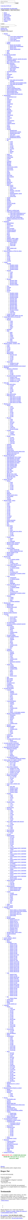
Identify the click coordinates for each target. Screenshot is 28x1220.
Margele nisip (7, 556)
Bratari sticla (13, 47)
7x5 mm (12, 1030)
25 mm (11, 1023)
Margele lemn (7, 602)
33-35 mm (12, 1067)
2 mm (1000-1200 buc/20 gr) (14, 565)
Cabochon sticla (11, 1127)
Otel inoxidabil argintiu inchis (14, 89)
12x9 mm (12, 443)
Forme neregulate (11, 520)
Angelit (8, 102)
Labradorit (9, 155)
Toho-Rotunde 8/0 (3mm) (13, 460)
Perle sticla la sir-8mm (15, 401)
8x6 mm (12, 440)
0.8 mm (12, 778)
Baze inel (9, 681)
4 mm (11, 141)
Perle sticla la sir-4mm (15, 398)
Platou (8, 1002)
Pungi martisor (10, 1146)
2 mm (11, 272)
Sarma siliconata (11, 880)
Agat (8, 98)
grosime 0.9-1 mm (14, 381)
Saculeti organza (11, 918)
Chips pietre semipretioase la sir (17, 213)
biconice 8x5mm (14, 429)
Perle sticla (6, 382)
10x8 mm (12, 441)
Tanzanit (9, 202)
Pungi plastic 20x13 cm (15, 914)
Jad (7, 140)
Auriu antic (12, 245)
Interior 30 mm (13, 956)
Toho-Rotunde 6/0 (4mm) (13, 462)
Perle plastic (10, 525)
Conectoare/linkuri (11, 60)
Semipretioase (7, 95)
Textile (8, 249)
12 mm (11, 145)
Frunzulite (9, 447)
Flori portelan (10, 352)
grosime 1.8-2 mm (14, 772)
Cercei (8, 35)
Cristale (5, 262)
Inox (11, 647)
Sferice (11, 189)
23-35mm (9, 516)
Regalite (9, 181)
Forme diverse (10, 450)
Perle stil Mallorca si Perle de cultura (13, 251)
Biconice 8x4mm (14, 284)
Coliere (8, 42)
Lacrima (12, 148)
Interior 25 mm (13, 994)
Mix (11, 392)
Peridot (8, 174)
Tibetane (12, 628)
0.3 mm (12, 838)
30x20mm (12, 1081)
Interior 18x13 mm (14, 963)
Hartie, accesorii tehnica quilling (15, 1110)
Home (5, 12)
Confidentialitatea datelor (7, 1212)
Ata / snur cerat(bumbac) (13, 761)
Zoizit (8, 207)
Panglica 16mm (14, 792)
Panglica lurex (10, 807)
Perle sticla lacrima (11, 394)
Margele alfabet (10, 548)
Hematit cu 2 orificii (15, 136)
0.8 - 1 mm (12, 764)
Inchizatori (9, 74)
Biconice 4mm (13, 281)
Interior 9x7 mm (14, 960)
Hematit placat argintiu (15, 131)
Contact (6, 21)
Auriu (8, 232)
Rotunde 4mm (13, 301)
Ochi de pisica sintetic (12, 167)
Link (8, 973)
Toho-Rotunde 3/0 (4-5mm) (13, 461)
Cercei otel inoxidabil (15, 38)
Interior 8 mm (13, 943)
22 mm (8, 514)
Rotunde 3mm (13, 300)
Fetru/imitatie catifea (12, 1109)
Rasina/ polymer (8, 479)
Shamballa (6, 367)
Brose (8, 53)
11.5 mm (12, 1068)
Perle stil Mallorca (11, 1033)
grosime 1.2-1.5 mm (15, 769)
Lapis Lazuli (10, 157)
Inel (8, 996)
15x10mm (12, 434)
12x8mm (12, 431)
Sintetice (12, 633)
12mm (11, 336)
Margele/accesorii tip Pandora (11, 747)
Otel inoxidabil (10, 228)
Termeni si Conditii (10, 1211)
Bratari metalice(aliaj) (15, 49)
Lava (8, 160)
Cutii (8, 935)
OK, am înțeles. (4, 1215)
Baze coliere (10, 678)
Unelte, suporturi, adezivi (10, 938)
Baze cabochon (10, 63)
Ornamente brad (11, 1121)
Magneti (9, 1102)
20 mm (8, 513)
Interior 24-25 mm (14, 954)
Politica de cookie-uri (21, 1211)
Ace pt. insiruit (13, 617)
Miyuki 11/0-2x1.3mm (12, 475)
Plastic (11, 751)
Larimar (9, 220)
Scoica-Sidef (10, 225)
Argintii (12, 626)
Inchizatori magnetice (15, 661)
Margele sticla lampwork (13, 452)
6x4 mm (12, 1052)
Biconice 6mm (13, 283)
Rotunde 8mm (13, 304)
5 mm (11, 827)
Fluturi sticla (10, 448)
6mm (11, 276)
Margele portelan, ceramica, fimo (12, 343)
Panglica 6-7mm (14, 788)
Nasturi (8, 1111)
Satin (8, 785)
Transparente (13, 566)
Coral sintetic (10, 496)
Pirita (8, 178)
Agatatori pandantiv (12, 71)
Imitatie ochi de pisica (12, 495)
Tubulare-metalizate (15, 601)
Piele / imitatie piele (11, 248)
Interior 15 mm (13, 949)
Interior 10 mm (13, 945)
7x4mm (12, 433)
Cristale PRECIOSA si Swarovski (12, 317)
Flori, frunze (13, 188)
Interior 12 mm (13, 946)
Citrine (8, 116)
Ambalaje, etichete (8, 907)
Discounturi (6, 17)
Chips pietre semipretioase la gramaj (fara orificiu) (17, 215)
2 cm (11, 799)
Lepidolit (9, 161)
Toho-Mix (9, 469)
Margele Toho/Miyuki (9, 455)
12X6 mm (12, 427)
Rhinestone (12, 715)
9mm (11, 600)
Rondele (9, 263)
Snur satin (12, 786)
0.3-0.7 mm (13, 762)
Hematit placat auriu (15, 133)
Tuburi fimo (10, 361)
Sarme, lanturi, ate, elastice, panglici (12, 760)
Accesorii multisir (11, 635)
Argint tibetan (13, 242)
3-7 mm (12, 1058)
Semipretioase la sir (11, 96)
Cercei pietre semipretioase (16, 36)
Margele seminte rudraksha (10, 612)
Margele (9, 319)
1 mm (11, 779)
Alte (8, 209)
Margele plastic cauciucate (13, 542)
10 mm (11, 147)
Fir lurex (9, 834)
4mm (11, 274)
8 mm (11, 144)
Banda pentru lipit (11, 1103)
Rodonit (9, 183)
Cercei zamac (13, 39)
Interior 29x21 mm (14, 967)
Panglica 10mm (14, 789)
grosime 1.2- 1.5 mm (15, 380)
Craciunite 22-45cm (15, 1124)
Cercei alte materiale (15, 40)
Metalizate (12, 574)
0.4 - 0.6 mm (13, 776)
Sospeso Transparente (12, 1117)
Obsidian (9, 165)
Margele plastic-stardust (12, 544)
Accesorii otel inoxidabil (10, 54)
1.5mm (11, 811)
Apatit (8, 105)
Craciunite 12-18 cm (15, 1123)
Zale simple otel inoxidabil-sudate (18, 82)
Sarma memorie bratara (15, 887)
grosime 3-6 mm (14, 364)
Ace (8, 73)
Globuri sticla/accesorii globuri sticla (16, 451)
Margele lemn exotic (12, 607)
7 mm (11, 796)
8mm (11, 277)
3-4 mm (12, 385)
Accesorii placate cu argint (13, 744)
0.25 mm (12, 837)
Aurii (11, 640)
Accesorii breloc (11, 87)
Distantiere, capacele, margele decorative (17, 59)
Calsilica (9, 112)
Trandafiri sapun (11, 1107)
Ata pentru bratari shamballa (14, 375)
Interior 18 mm (13, 952)
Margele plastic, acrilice (9, 500)
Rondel (12, 151)
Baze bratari (13, 68)
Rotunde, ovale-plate (15, 190)
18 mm (8, 511)
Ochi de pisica (10, 1029)
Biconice (9, 279)
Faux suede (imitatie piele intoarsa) (15, 821)
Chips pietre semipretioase (13, 211)
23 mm (11, 1027)
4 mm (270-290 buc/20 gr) (13, 584)
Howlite (9, 138)
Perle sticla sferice (11, 384)
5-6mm (11, 598)
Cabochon (6, 1005)
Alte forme (12, 195)
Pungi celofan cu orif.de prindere (18, 910)
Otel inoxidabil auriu (12, 91)
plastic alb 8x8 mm (14, 549)
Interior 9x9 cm (14, 921)
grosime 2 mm (13, 377)
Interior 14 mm (13, 947)
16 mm (11, 416)
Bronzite (9, 109)
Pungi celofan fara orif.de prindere (18, 911)
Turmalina (9, 204)
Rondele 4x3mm (14, 266)
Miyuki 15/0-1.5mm (12, 474)
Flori (11, 153)
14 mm (8, 259)
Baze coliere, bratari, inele (13, 61)
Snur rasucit (10, 825)
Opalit (8, 172)
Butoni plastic (10, 553)
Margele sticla (7, 403)
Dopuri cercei (13, 675)
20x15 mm (12, 1048)
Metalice (12, 755)
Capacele (9, 689)
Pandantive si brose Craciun (14, 1120)
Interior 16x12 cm (14, 925)
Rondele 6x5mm (14, 267)
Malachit (9, 162)
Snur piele (9, 809)
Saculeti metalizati (11, 933)
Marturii (9, 1106)
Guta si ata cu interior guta (13, 783)
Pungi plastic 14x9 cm (15, 912)
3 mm (11, 321)
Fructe (8, 492)
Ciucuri (8, 1100)
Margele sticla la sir (11, 454)
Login (2, 8)
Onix (8, 171)
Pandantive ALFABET (12, 239)
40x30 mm (12, 1019)
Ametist (9, 101)
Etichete (9, 917)
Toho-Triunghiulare (11, 467)
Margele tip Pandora (12, 748)
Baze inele (12, 70)
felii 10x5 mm (13, 354)
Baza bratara (10, 1001)
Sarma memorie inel (15, 890)
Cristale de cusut (11, 314)
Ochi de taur (10, 168)
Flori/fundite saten (11, 1099)
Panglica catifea (11, 802)
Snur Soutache (10, 830)
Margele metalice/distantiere (14, 713)
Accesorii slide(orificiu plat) (13, 738)
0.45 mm (12, 883)
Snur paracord (10, 831)
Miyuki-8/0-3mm (11, 476)
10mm (11, 326)
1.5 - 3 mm (12, 765)
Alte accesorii (10, 687)
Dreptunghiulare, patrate (16, 193)
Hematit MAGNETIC (15, 137)
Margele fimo (10, 353)
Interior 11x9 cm (14, 922)
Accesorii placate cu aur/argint (11, 743)
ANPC (15, 1212)
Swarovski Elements (12, 342)
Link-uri (9, 318)
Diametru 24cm (14, 928)
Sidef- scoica (10, 185)
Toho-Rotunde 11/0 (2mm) (13, 458)
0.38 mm (12, 884)
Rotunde (9, 270)
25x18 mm (12, 1050)
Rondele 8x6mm (14, 269)
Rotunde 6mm (13, 303)
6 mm (11, 143)
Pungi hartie (13, 915)
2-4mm (11, 597)
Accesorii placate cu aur (13, 745)
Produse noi (7, 14)
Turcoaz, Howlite (11, 203)
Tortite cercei (13, 66)
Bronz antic (13, 244)
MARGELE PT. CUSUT (13, 1083)
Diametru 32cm (14, 931)
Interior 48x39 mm (14, 971)
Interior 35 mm (13, 957)
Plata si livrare (7, 19)
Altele (8, 904)
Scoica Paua (13, 196)
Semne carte (10, 736)
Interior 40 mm (13, 959)
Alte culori (12, 134)
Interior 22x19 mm (14, 964)
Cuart (8, 124)
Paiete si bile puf (11, 1116)
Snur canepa (10, 905)
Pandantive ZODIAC (12, 241)
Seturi (8, 50)
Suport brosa (10, 85)
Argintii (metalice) (11, 231)
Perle (8, 331)
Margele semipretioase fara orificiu (15, 218)
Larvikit (9, 158)
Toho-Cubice (10, 468)
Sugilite (9, 200)
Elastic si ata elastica (12, 775)
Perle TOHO (10, 471)
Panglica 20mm (14, 790)
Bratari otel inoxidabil (15, 45)
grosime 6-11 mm (14, 363)
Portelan (9, 1086)
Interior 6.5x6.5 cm (14, 919)
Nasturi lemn (10, 605)
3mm (11, 273)
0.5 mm (12, 841)
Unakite (9, 206)
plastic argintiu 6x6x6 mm (16, 551)
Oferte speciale (7, 15)
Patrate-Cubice (10, 521)
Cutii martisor (10, 1142)
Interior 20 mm (13, 953)
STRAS (9, 1082)
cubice (8, 350)
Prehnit (8, 179)
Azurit (8, 108)
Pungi (8, 908)
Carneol (9, 113)
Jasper (8, 154)
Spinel (8, 199)
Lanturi (8, 75)
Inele (8, 52)
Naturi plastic (13, 1114)
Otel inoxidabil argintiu (12, 92)
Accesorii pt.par (11, 682)
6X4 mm (12, 422)
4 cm (11, 800)
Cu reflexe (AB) (14, 563)
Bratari (8, 43)
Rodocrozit (9, 182)
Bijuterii (6, 33)
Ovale (8, 288)
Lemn (8, 246)
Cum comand (7, 18)
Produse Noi (4, 28)
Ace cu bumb (13, 621)
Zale (8, 78)
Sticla (8, 227)
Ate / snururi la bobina (12, 774)
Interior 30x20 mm (14, 968)
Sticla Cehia (10, 478)
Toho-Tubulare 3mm (12, 464)
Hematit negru (13, 130)
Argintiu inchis (13, 632)
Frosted (8, 537)
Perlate (11, 562)
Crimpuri (9, 649)
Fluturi (11, 186)
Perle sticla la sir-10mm (15, 402)
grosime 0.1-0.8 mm (15, 378)
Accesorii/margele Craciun (10, 1118)
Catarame (9, 734)
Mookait (9, 164)
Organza (9, 793)
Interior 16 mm (13, 950)
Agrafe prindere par (11, 1003)
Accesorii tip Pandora (12, 757)
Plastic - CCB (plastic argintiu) (17, 712)
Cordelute (9, 684)
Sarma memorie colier (15, 888)
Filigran (9, 237)
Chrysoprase (10, 115)
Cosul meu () (6, 5)
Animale (9, 499)
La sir (8, 291)
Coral (8, 119)
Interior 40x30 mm (14, 970)
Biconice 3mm (13, 280)
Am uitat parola (13, 8)
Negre (11, 646)
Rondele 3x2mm (14, 265)
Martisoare (6, 1139)
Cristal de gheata (11, 123)
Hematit (9, 129)
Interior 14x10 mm (14, 961)
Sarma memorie (11, 886)
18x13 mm (12, 1024)
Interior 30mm (13, 998)
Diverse (9, 290)
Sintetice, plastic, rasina (12, 238)
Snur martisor (10, 1145)
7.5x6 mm (12, 1009)
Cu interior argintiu (14, 559)
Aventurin (9, 106)
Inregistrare (6, 8)
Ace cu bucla (13, 619)
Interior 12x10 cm (14, 924)
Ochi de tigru (10, 169)
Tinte (8, 737)
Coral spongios (10, 120)
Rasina (8, 1006)
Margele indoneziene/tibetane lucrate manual (15, 366)
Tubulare (9, 444)
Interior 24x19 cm (14, 926)
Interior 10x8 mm (14, 978)
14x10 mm (12, 1026)
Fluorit (8, 126)
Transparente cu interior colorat (17, 573)
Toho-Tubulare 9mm (12, 465)
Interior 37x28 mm (14, 985)
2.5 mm (12, 814)
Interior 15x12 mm (14, 980)
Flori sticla (9, 445)
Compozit (9, 117)
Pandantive (9, 57)
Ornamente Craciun (11, 1138)
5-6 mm (12, 824)
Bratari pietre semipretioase (16, 46)
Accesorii (6, 614)
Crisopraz (9, 122)
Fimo (11, 752)
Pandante (9, 329)
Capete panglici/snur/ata (13, 636)
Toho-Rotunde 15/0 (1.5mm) (14, 457)
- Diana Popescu (5, 1200)
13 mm (11, 1020)
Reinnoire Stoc (4, 29)
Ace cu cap (12, 618)
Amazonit (9, 99)
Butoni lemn (10, 1125)
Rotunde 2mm (13, 298)
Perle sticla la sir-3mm (15, 396)
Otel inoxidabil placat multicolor (15, 94)
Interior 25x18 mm (14, 966)
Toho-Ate (9, 472)
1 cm (11, 803)
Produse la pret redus (9, 1152)
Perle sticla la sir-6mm (15, 399)
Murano (9, 224)
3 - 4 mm (9, 502)
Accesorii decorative (9, 688)
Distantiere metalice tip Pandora (18, 758)
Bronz (8, 234)
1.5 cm (11, 804)
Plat (11, 150)
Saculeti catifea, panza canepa (14, 932)
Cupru (8, 235)
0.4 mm (12, 839)
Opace (11, 560)
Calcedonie (9, 110)
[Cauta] (16, 25)
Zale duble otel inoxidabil (16, 84)
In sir (8, 524)
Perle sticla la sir (11, 395)
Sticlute (8, 936)
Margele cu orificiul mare (13, 210)
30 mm (11, 1022)
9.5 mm (12, 1054)
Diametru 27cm (14, 929)
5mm (11, 340)
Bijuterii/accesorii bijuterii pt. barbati (13, 1088)
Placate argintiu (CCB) (12, 552)
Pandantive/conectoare (12, 1144)
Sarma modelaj (10, 835)
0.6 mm (12, 842)
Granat (8, 127)
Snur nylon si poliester (12, 767)
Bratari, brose (10, 1148)
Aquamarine (10, 103)
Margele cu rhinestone (12, 368)
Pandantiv (9, 942)
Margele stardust (11, 726)
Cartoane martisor (11, 1141)
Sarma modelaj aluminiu (16, 879)
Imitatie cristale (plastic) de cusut (15, 315)
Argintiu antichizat (11, 230)
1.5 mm (9, 558)
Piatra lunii (9, 175)
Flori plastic (10, 555)
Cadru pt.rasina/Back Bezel (13, 88)
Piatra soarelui (10, 176)
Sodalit (8, 197)
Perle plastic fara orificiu (16, 531)
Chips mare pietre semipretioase (14, 217)
